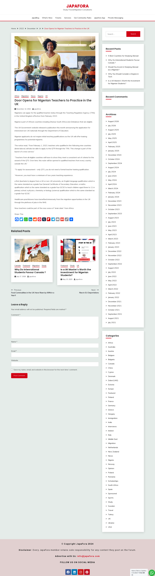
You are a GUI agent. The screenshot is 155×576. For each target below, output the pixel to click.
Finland (111, 397)
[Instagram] (81, 572)
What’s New (47, 18)
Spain (110, 489)
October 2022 (114, 259)
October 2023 (114, 209)
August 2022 (113, 268)
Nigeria (40, 96)
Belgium (111, 355)
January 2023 (113, 247)
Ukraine (111, 523)
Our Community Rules (82, 18)
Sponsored (112, 493)
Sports (110, 498)
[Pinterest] (87, 572)
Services (67, 18)
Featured (26, 265)
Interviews (112, 426)
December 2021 (114, 301)
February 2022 (114, 293)
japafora (37, 109)
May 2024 (112, 180)
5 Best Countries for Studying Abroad (123, 56)
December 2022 (114, 251)
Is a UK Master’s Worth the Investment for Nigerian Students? (76, 272)
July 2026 (112, 125)
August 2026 (113, 121)
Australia (111, 347)
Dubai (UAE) (113, 380)
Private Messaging (115, 18)
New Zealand (113, 451)
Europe (111, 389)
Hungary (111, 414)
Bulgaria (111, 359)
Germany (111, 405)
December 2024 (114, 155)
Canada (18, 265)
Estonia (111, 384)
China (110, 368)
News (33, 96)
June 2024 (112, 176)
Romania (111, 477)
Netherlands (113, 447)
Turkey (111, 514)
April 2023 (112, 234)
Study (44, 265)
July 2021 (112, 322)
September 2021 (115, 314)
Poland (111, 472)
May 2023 (112, 230)
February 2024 (114, 192)
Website (14, 360)
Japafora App (99, 18)
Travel (110, 510)
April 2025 (112, 142)
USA (110, 527)
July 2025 (112, 134)
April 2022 (112, 285)
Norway (111, 464)
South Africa (113, 485)
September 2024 (115, 163)
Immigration (112, 418)
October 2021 (114, 310)
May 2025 (112, 138)
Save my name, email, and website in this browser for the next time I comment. (45, 370)
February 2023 (114, 243)
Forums (58, 18)
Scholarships (113, 481)
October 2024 (114, 159)
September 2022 (115, 264)
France (111, 401)
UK (46, 96)
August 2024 (113, 167)
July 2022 (112, 272)
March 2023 (113, 239)
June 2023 (112, 226)
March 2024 (113, 188)
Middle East (113, 439)
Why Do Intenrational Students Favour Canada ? (30, 271)
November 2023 (115, 205)
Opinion (111, 468)
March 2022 (113, 289)
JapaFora (77, 6)
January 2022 (113, 297)
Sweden (111, 506)
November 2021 (115, 306)
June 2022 (112, 276)
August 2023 (113, 218)
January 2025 (113, 151)
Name (14, 342)
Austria (111, 351)
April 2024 (112, 184)
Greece (111, 410)
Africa (17, 96)
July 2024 (112, 171)
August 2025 (113, 130)
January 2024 (113, 197)
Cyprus (111, 372)
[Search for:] (116, 34)
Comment (15, 315)
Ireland (110, 431)
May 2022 (112, 280)
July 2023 (112, 222)
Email (14, 351)
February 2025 (114, 146)
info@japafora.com (88, 556)
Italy (110, 435)
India (110, 422)
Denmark (111, 376)
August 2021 (113, 318)
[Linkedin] (74, 572)
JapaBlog (35, 18)
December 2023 (114, 201)
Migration (25, 96)
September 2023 (115, 213)
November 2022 (115, 255)
